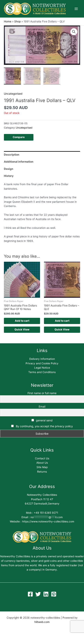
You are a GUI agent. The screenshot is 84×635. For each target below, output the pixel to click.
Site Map (42, 467)
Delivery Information (42, 358)
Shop (17, 21)
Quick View (21, 329)
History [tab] (8, 175)
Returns (42, 471)
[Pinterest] (53, 594)
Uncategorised (13, 93)
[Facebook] (30, 594)
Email (42, 406)
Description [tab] (11, 154)
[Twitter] (38, 594)
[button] (73, 31)
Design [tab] (8, 168)
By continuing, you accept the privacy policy (44, 426)
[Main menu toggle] (76, 9)
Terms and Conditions (42, 372)
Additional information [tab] (18, 161)
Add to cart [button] (22, 320)
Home (7, 21)
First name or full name (42, 393)
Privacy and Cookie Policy (42, 363)
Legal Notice (42, 367)
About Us (42, 462)
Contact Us (42, 458)
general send (44, 420)
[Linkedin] (46, 594)
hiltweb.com (42, 622)
